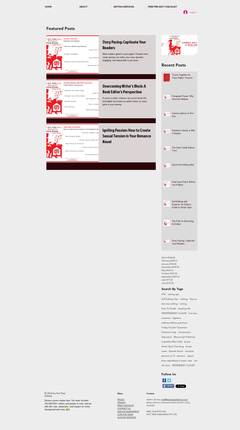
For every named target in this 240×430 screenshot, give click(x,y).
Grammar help (168, 332)
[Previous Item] (166, 45)
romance (165, 318)
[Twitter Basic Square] (169, 380)
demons (181, 356)
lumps (189, 346)
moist (164, 351)
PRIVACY (121, 402)
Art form (165, 365)
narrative (189, 351)
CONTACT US (123, 408)
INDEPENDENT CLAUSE (174, 313)
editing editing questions (174, 322)
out (195, 360)
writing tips (173, 294)
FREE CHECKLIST (125, 405)
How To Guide (168, 308)
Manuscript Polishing (184, 337)
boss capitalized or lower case (176, 360)
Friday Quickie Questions (174, 327)
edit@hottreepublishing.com (174, 399)
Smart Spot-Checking (172, 346)
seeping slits (184, 308)
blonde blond (176, 351)
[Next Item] (192, 45)
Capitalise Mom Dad (171, 341)
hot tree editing (169, 303)
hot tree (193, 313)
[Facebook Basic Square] (164, 380)
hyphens (176, 318)
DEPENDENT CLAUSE (183, 365)
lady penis (166, 337)
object (190, 356)
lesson (187, 341)
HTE (163, 294)
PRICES (120, 399)
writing (183, 303)
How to (193, 299)
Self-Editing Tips (169, 299)
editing (184, 299)
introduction (184, 332)
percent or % (168, 356)
